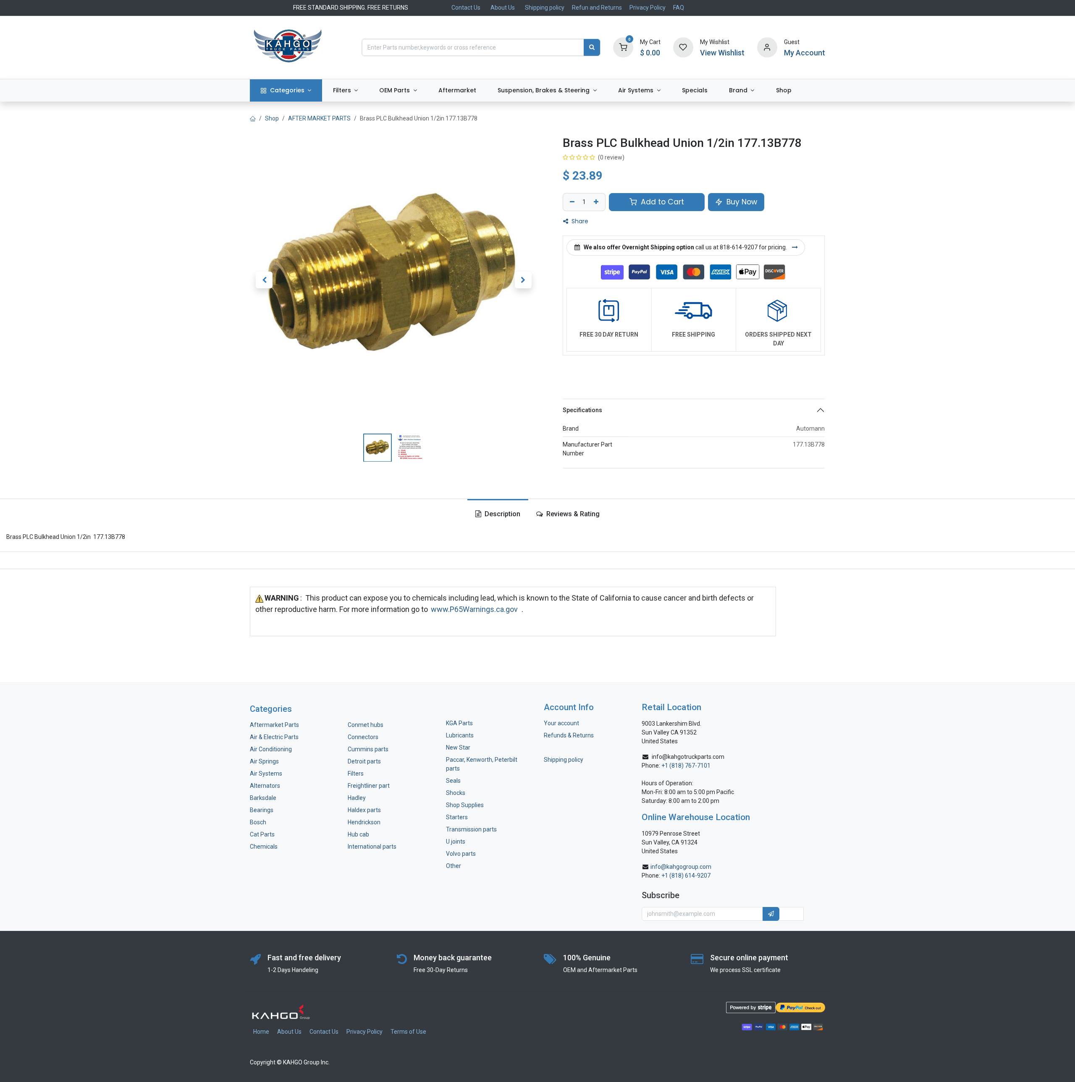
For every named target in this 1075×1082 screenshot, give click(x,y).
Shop (272, 118)
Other (453, 865)
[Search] (592, 47)
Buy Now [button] (740, 202)
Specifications (582, 410)
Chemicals (264, 846)
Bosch (258, 822)
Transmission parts (471, 829)
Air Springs (264, 761)
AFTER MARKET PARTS (319, 118)
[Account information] (767, 47)
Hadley (357, 798)
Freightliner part (369, 785)
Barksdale (263, 798)
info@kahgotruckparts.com (688, 756)
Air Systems (266, 773)
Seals (453, 780)
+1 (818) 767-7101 (686, 765)
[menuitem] (286, 90)
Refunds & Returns (569, 735)
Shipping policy (544, 7)
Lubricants (460, 735)
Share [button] (579, 221)
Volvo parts (461, 853)
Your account (561, 723)
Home (261, 1031)
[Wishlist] (683, 47)
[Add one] (597, 202)
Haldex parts (364, 810)
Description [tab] (501, 514)
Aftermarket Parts (274, 724)
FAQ (678, 7)
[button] (264, 279)
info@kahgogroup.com (680, 866)
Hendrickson (364, 822)
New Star (458, 747)
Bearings (261, 810)
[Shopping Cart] (623, 47)
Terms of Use (408, 1031)
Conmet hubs (365, 724)
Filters (356, 773)
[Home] (253, 118)
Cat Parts (262, 834)
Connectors (364, 737)
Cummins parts (368, 749)
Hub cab (358, 834)
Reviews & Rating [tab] (572, 514)
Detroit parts (364, 761)
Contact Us (465, 7)
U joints (456, 841)
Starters (457, 817)
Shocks (455, 792)
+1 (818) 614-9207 (686, 875)
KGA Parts (459, 723)
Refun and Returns (597, 7)
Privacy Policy (647, 7)
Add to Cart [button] (661, 202)
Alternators (265, 785)
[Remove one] (571, 202)
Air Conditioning (271, 749)
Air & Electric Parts (274, 737)
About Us (502, 7)
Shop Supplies (465, 805)
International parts (372, 846)
